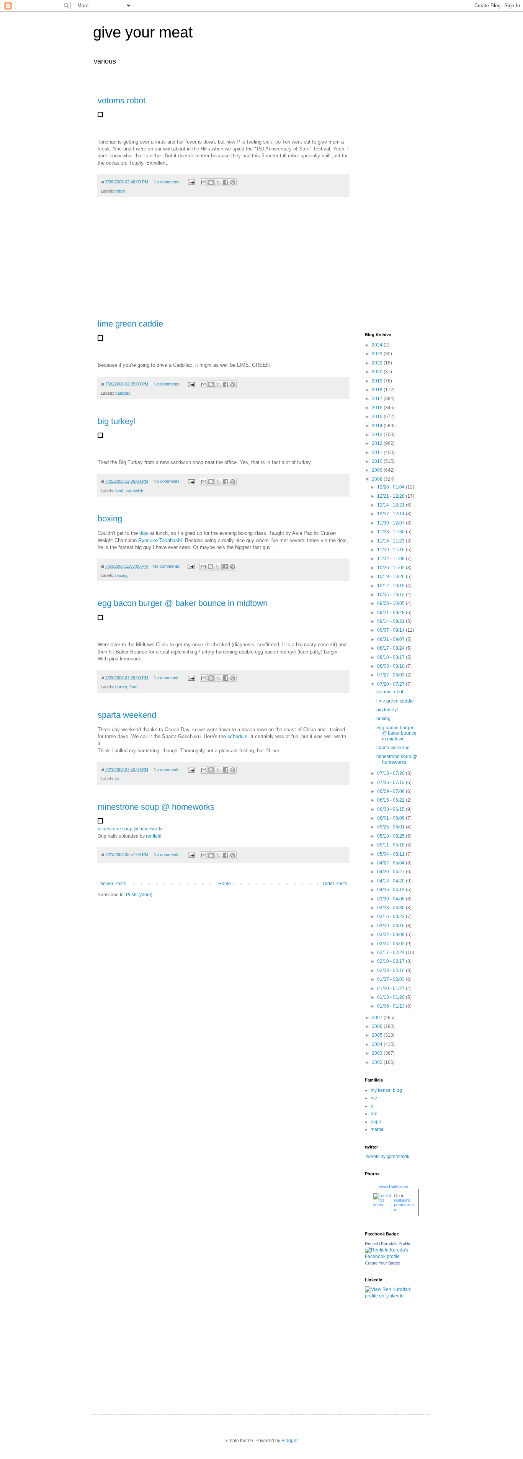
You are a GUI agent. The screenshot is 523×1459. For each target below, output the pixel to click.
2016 (378, 407)
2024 (378, 345)
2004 (378, 1044)
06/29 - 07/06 (391, 791)
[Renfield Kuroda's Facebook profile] (391, 1256)
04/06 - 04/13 (391, 889)
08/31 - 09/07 (391, 639)
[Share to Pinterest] (233, 182)
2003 (378, 1053)
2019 (378, 381)
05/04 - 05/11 (391, 854)
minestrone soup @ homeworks (156, 807)
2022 (378, 363)
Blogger (289, 1440)
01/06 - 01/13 (391, 1006)
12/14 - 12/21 (391, 505)
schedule (237, 736)
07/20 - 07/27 (391, 684)
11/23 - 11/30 (391, 531)
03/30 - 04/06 (391, 899)
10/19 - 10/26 (391, 576)
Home (224, 883)
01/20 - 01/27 (391, 988)
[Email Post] (191, 182)
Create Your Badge (382, 1263)
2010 (378, 461)
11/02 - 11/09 (391, 558)
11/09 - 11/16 (391, 549)
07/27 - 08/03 (391, 675)
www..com (393, 1186)
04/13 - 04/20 (391, 881)
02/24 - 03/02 (391, 943)
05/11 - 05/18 (391, 845)
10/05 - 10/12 (391, 594)
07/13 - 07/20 (391, 773)
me (374, 1098)
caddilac (123, 393)
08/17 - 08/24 (391, 648)
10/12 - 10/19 (391, 585)
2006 (378, 1026)
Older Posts (335, 883)
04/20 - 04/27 (391, 871)
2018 (378, 389)
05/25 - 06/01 (391, 827)
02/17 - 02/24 (391, 952)
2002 (378, 1062)
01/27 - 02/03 (391, 979)
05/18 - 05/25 (391, 836)
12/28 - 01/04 (391, 487)
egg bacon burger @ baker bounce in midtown (183, 603)
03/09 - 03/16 (391, 925)
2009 (378, 470)
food (119, 491)
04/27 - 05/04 (391, 863)
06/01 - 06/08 (391, 818)
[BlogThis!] (211, 182)
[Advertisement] (223, 262)
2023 (378, 353)
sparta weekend (127, 715)
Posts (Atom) (139, 894)
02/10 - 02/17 (391, 961)
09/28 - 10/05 (391, 603)
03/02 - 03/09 (391, 934)
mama (377, 1129)
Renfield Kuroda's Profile (387, 1243)
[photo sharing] (100, 115)
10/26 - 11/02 (391, 567)
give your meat (143, 32)
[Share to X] (218, 182)
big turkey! (117, 421)
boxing (110, 518)
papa (376, 1121)
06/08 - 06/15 (391, 809)
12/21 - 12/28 (391, 496)
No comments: (168, 182)
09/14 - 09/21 (391, 621)
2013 (378, 434)
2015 (378, 416)
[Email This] (204, 182)
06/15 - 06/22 (391, 800)
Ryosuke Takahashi (160, 540)
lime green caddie (130, 323)
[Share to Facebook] (225, 182)
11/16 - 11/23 (391, 541)
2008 (378, 479)
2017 (378, 398)
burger (121, 687)
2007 (378, 1017)
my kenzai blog (386, 1090)
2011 (378, 452)
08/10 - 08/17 (391, 657)
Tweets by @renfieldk (387, 1156)
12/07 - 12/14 (391, 513)
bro (374, 1113)
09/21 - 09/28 (391, 612)
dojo (144, 533)
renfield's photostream (404, 1205)
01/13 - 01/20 (391, 997)
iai (117, 778)
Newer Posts (113, 883)
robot (120, 191)
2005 (378, 1035)
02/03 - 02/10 (391, 970)
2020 (378, 371)
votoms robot (121, 100)
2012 (378, 443)
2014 (378, 425)
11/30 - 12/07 (391, 523)
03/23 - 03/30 (391, 907)
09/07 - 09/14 (391, 630)
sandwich (134, 491)
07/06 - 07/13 (391, 782)
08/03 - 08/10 (391, 666)
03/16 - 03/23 (391, 916)
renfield (154, 836)
